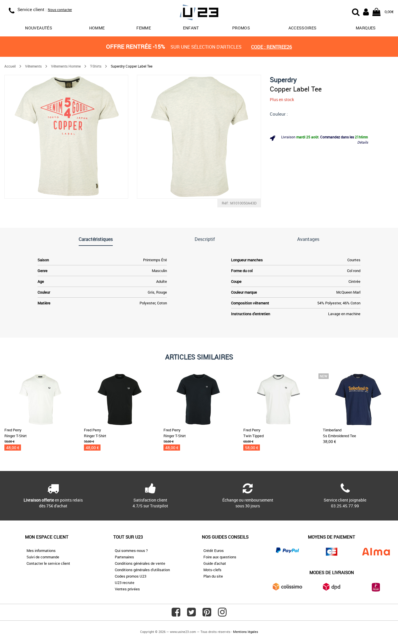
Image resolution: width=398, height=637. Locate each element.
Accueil (10, 66)
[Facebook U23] (176, 614)
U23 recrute (124, 582)
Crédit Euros (213, 550)
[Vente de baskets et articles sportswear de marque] (199, 13)
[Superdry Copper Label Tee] (66, 137)
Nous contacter (60, 9)
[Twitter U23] (191, 614)
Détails (362, 142)
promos (241, 28)
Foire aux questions (219, 557)
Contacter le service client (48, 563)
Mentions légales (245, 631)
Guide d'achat (214, 563)
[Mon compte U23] (366, 11)
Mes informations (41, 550)
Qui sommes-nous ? (131, 550)
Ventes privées (127, 589)
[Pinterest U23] (207, 614)
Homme (97, 28)
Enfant (191, 28)
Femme (143, 28)
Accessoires (302, 28)
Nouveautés (38, 28)
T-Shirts (95, 66)
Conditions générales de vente (140, 563)
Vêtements (33, 66)
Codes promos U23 (130, 576)
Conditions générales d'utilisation (142, 569)
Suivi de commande (43, 557)
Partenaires (124, 557)
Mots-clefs (212, 569)
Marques (366, 28)
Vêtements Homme (66, 66)
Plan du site (213, 576)
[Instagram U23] (222, 614)
